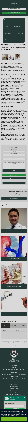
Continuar (14, 418)
